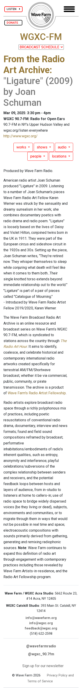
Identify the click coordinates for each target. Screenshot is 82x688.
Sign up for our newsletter (43, 666)
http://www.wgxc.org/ (20, 136)
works (21, 147)
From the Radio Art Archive (34, 64)
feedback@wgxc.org (41, 628)
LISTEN (13, 9)
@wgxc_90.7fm (41, 654)
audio (62, 147)
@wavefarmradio (41, 646)
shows (42, 147)
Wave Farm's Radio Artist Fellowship (37, 393)
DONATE (13, 22)
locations (59, 156)
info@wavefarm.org (41, 618)
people (36, 156)
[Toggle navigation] (69, 9)
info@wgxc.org (41, 623)
